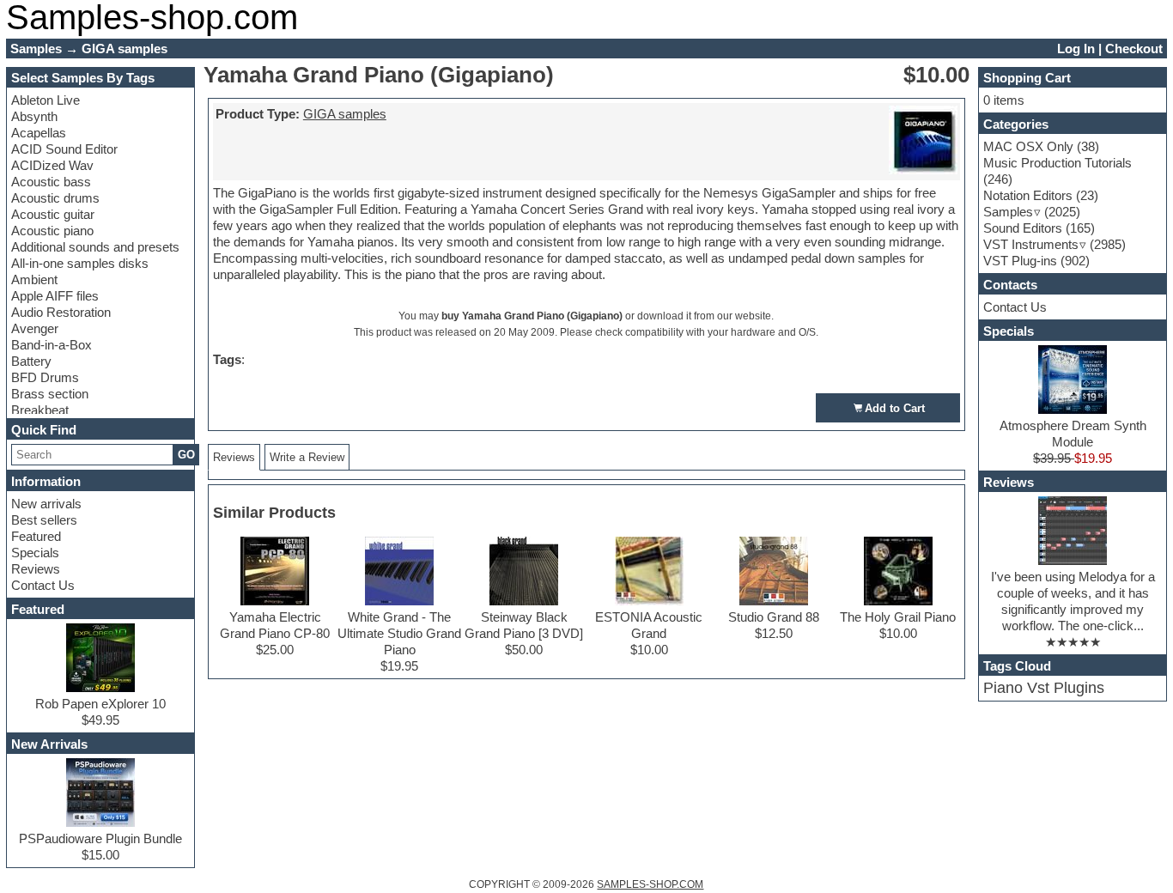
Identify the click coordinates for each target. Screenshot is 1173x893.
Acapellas (38, 132)
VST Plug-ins (1020, 260)
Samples (1008, 211)
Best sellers (44, 520)
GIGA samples (344, 113)
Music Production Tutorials (1057, 162)
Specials (35, 552)
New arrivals (46, 503)
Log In (1076, 48)
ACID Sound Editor (64, 149)
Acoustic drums (55, 198)
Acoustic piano (52, 230)
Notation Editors (1028, 195)
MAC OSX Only (1028, 146)
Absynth (34, 116)
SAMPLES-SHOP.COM (650, 884)
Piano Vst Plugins (1043, 687)
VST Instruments (1031, 244)
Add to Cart (895, 408)
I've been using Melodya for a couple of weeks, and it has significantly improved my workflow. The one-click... (1073, 601)
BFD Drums (45, 377)
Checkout (1134, 48)
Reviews (35, 569)
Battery (31, 361)
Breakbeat (40, 410)
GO (186, 454)
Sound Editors (1022, 228)
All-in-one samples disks (80, 263)
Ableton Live (45, 100)
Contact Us (43, 585)
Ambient (34, 279)
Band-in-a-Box (51, 344)
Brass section (49, 393)
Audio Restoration (61, 312)
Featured (36, 536)
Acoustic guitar (52, 214)
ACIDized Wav (52, 165)
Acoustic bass (51, 181)
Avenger (34, 328)
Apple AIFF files (55, 296)
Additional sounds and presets (95, 247)
